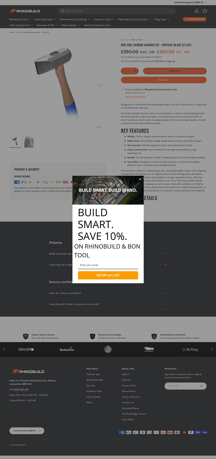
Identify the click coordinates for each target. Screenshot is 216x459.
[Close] (140, 179)
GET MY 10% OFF (108, 275)
